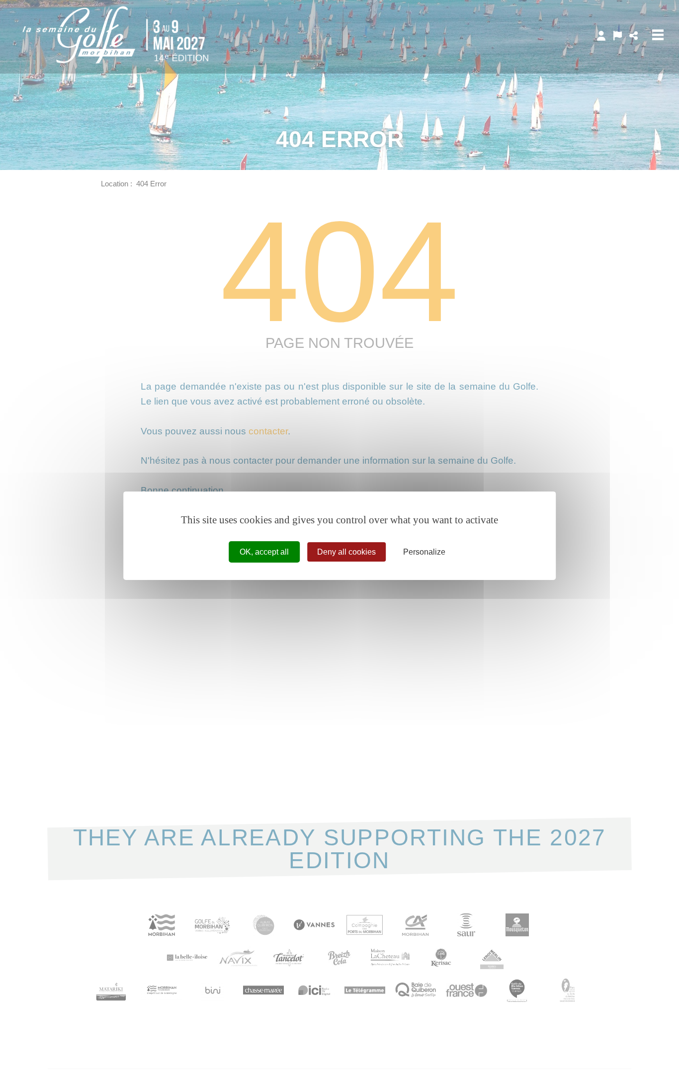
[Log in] (601, 36)
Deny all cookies (346, 551)
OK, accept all (264, 551)
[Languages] (617, 36)
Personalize (424, 551)
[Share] (633, 36)
